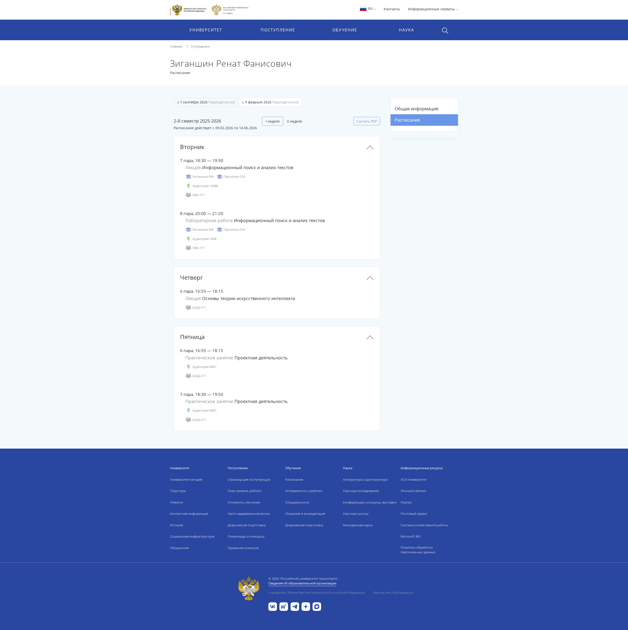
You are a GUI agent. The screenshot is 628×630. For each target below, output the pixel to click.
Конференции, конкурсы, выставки (369, 502)
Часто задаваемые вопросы (249, 513)
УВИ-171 (198, 195)
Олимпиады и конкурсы (246, 536)
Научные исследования (361, 491)
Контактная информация (189, 513)
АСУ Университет (414, 479)
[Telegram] (294, 606)
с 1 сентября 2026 (206, 102)
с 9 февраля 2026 (270, 102)
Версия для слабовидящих (393, 592)
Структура (178, 491)
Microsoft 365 (410, 536)
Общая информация (416, 109)
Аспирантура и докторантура (365, 479)
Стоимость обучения (244, 502)
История (176, 525)
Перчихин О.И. (234, 176)
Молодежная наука (357, 525)
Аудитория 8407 (204, 367)
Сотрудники (200, 46)
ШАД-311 (199, 307)
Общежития (179, 548)
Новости (176, 502)
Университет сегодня (186, 479)
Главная (176, 46)
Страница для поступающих (249, 479)
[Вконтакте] (272, 606)
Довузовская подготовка (246, 525)
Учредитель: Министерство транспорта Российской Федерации (316, 592)
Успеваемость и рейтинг (304, 491)
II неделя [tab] (294, 121)
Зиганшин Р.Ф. (203, 176)
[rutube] (283, 606)
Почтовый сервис (414, 513)
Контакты (392, 9)
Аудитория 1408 (204, 239)
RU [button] (370, 8)
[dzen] (305, 606)
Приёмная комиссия (243, 548)
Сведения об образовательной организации (302, 583)
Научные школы (355, 513)
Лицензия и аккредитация (305, 513)
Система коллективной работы (424, 525)
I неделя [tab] (273, 121)
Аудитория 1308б (205, 186)
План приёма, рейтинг (245, 491)
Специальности (297, 502)
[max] (317, 606)
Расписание (407, 120)
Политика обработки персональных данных (418, 549)
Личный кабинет (413, 491)
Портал (406, 502)
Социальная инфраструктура (192, 536)
